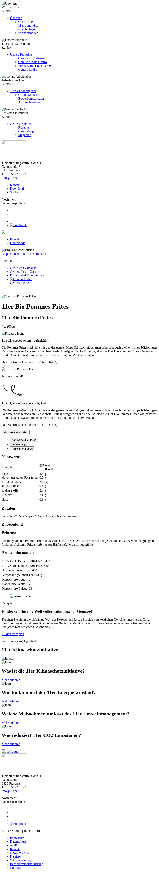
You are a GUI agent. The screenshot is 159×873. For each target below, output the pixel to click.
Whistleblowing (20, 860)
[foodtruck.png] (18, 225)
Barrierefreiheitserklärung (26, 864)
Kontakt (15, 185)
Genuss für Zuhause (23, 268)
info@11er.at (10, 178)
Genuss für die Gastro (24, 271)
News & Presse (20, 853)
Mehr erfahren (11, 680)
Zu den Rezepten (13, 634)
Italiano (16, 254)
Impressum (17, 838)
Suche (14, 192)
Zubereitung (19, 444)
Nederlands (39, 254)
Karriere (15, 856)
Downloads (17, 188)
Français (26, 254)
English (7, 254)
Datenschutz (18, 841)
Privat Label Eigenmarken (27, 275)
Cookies (15, 867)
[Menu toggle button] (3, 293)
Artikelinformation (22, 448)
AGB (13, 845)
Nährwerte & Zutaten (24, 439)
